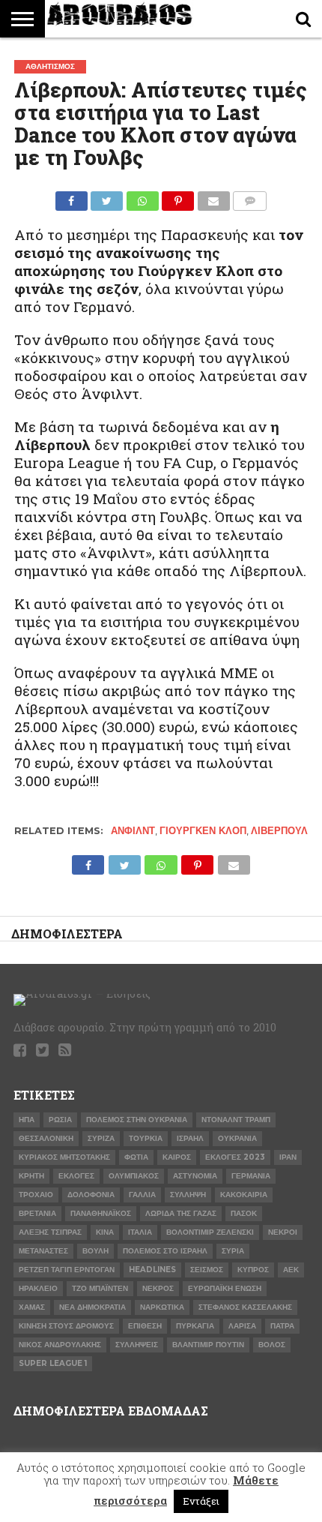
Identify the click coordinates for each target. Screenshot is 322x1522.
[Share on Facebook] (71, 197)
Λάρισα (242, 1326)
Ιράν (288, 1157)
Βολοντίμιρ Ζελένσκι (210, 1232)
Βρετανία (37, 1213)
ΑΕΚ (291, 1269)
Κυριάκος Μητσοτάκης (64, 1157)
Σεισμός (206, 1269)
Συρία (233, 1251)
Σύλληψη (188, 1194)
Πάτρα (282, 1326)
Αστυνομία (195, 1176)
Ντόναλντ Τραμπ (235, 1119)
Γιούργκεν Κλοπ (203, 830)
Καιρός (176, 1157)
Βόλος (271, 1344)
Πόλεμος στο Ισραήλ (165, 1251)
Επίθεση (145, 1326)
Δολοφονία (91, 1194)
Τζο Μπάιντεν (100, 1288)
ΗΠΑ (26, 1119)
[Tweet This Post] (107, 197)
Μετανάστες (43, 1251)
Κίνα (105, 1232)
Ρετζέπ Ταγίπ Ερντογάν (67, 1269)
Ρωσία (60, 1119)
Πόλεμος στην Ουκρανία (136, 1119)
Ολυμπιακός (134, 1176)
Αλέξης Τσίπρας (50, 1232)
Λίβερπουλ (279, 830)
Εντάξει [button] (201, 1501)
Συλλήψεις (136, 1344)
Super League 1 (53, 1363)
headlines (152, 1269)
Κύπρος (253, 1269)
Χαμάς (32, 1307)
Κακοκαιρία (243, 1194)
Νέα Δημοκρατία (92, 1307)
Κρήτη (31, 1176)
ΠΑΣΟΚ (244, 1213)
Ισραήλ (190, 1138)
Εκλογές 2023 (235, 1157)
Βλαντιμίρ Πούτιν (208, 1344)
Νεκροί (282, 1232)
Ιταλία (140, 1232)
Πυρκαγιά (195, 1326)
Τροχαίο (36, 1194)
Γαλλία (142, 1194)
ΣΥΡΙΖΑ (101, 1138)
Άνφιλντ (133, 830)
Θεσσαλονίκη (46, 1138)
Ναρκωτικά (162, 1307)
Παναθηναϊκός (100, 1213)
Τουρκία (145, 1138)
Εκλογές (76, 1176)
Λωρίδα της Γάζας (180, 1213)
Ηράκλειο (38, 1288)
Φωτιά (136, 1157)
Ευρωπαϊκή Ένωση (224, 1288)
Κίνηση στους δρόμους (66, 1326)
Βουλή (95, 1251)
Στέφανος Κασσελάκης (245, 1307)
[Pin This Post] (178, 197)
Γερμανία (250, 1176)
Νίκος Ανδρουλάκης (60, 1344)
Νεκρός (158, 1288)
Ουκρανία (237, 1138)
